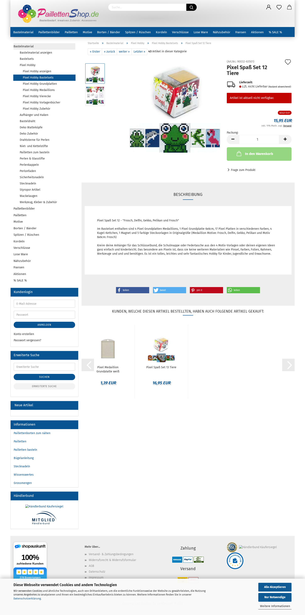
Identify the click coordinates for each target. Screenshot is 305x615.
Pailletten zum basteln (34, 152)
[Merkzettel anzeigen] (279, 7)
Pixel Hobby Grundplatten (40, 84)
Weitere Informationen (275, 606)
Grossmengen (23, 483)
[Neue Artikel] (73, 405)
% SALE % (275, 32)
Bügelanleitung (24, 458)
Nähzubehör (221, 32)
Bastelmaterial (23, 32)
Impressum (96, 577)
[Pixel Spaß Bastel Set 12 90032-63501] (175, 107)
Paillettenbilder (49, 32)
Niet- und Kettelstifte (34, 146)
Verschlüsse (180, 32)
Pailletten (71, 32)
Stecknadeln (28, 183)
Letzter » (139, 51)
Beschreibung (188, 194)
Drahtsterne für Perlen (34, 140)
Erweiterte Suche (44, 386)
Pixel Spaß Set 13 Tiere (161, 367)
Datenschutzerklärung (27, 598)
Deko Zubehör (29, 133)
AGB (91, 566)
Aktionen (257, 32)
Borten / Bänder (108, 32)
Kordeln (161, 32)
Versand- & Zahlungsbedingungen (111, 554)
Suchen (44, 377)
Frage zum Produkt (243, 170)
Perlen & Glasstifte (32, 158)
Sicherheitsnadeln (32, 177)
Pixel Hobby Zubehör (36, 108)
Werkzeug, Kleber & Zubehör (38, 202)
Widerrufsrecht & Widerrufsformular (112, 560)
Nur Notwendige (274, 597)
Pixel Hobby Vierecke (37, 96)
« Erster (95, 51)
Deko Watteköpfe (31, 127)
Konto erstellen (24, 334)
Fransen (240, 32)
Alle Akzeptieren (275, 587)
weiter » (124, 51)
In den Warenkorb (259, 154)
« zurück (109, 51)
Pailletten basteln (25, 450)
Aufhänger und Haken (34, 115)
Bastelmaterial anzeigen (36, 52)
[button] (132, 290)
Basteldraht (27, 121)
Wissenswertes (24, 474)
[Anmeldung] (269, 7)
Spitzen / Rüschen (138, 32)
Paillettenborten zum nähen (32, 433)
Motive (87, 32)
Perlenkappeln (29, 165)
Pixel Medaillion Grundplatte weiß (107, 369)
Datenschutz (97, 571)
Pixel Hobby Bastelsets (38, 77)
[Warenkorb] (289, 7)
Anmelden (44, 324)
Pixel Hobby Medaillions (39, 90)
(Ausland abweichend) (279, 86)
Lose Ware (201, 32)
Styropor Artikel (30, 189)
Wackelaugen (28, 196)
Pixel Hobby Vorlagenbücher (41, 102)
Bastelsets (27, 59)
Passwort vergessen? (27, 340)
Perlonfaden (28, 171)
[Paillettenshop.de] (57, 13)
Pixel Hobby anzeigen (37, 71)
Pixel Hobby (27, 65)
